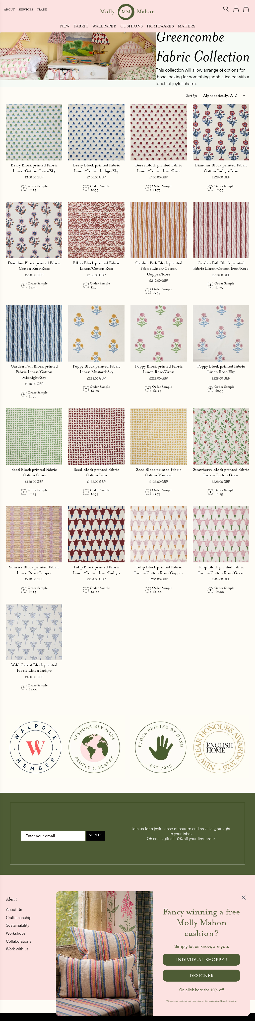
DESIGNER (202, 975)
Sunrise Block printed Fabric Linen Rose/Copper (34, 569)
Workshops (16, 933)
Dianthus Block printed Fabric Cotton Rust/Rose (34, 265)
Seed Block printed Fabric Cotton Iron (96, 472)
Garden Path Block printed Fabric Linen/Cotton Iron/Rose (221, 265)
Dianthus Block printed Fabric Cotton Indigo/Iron (220, 167)
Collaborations (18, 941)
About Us (14, 909)
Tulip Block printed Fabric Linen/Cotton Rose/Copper (158, 569)
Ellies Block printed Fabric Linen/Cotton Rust (96, 265)
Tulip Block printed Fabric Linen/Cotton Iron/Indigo (96, 569)
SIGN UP (96, 835)
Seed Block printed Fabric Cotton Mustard (158, 472)
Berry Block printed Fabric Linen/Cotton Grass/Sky (34, 167)
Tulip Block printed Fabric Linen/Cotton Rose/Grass (221, 569)
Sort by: (191, 95)
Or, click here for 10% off (201, 989)
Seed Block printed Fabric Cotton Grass (34, 472)
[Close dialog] (243, 897)
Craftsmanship (18, 917)
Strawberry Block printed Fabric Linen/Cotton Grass (221, 472)
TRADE (42, 9)
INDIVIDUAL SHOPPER (201, 959)
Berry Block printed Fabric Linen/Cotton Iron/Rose (158, 167)
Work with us (17, 948)
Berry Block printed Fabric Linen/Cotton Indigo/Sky (96, 167)
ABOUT (9, 9)
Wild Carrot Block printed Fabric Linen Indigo (34, 667)
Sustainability (17, 925)
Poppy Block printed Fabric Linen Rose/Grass (159, 369)
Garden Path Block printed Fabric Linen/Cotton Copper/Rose (158, 268)
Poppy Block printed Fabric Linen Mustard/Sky (96, 369)
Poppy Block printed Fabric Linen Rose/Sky (221, 369)
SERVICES (26, 9)
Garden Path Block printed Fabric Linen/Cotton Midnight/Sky (34, 372)
